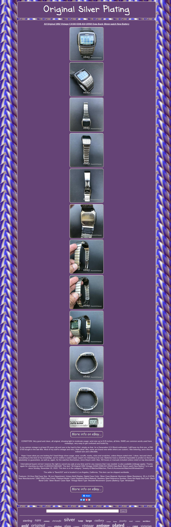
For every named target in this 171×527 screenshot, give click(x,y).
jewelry (123, 520)
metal (131, 521)
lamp (80, 521)
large (89, 520)
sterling (27, 520)
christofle (56, 520)
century (47, 521)
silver (69, 519)
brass (115, 521)
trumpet (109, 521)
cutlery (99, 520)
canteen (137, 521)
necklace (146, 521)
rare (38, 520)
